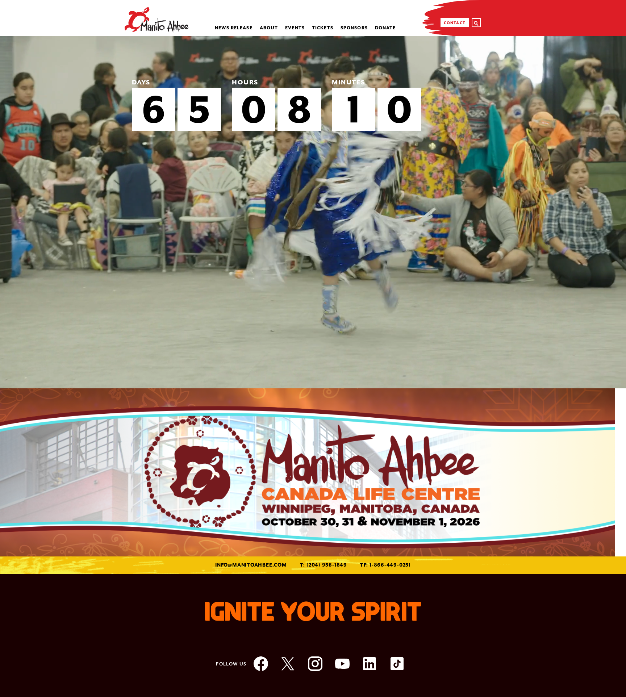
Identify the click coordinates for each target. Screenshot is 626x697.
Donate (385, 27)
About (269, 27)
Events (295, 27)
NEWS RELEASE (233, 27)
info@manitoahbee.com (251, 565)
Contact (455, 23)
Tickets (322, 27)
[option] (313, 212)
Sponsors (354, 27)
